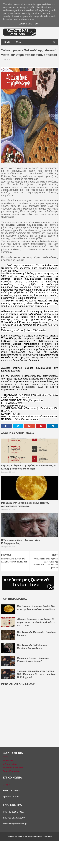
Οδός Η (6, 784)
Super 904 (8, 760)
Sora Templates (25, 836)
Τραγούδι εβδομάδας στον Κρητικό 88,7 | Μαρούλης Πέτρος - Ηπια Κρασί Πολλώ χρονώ (37, 674)
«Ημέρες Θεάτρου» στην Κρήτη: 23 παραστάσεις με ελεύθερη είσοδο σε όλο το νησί (28, 467)
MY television (10, 764)
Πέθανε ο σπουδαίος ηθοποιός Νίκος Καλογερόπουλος (21, 542)
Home (7, 42)
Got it (38, 23)
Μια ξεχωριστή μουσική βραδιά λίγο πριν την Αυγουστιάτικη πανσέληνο (25, 504)
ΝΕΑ (8, 59)
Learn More (25, 23)
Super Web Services (13, 767)
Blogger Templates (43, 836)
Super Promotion (11, 771)
